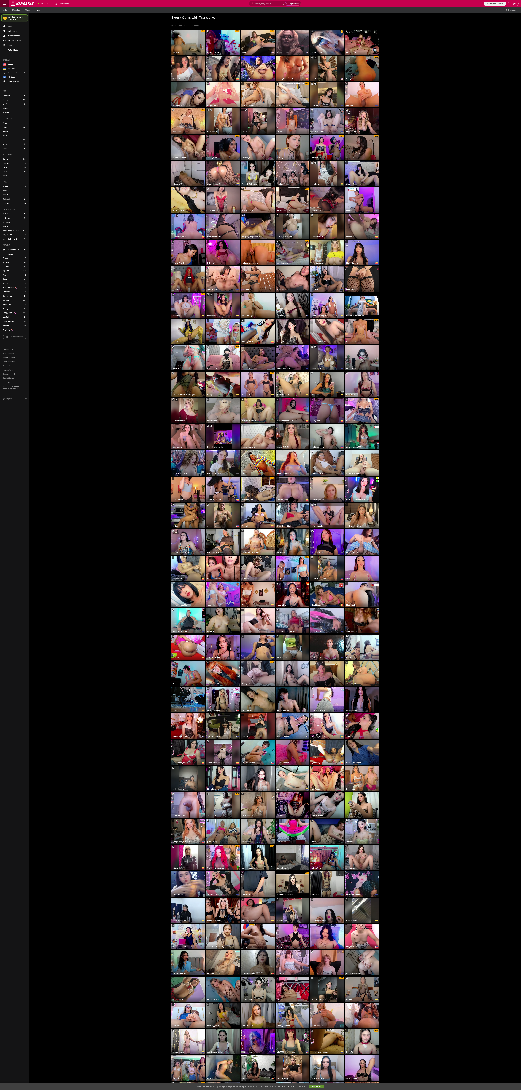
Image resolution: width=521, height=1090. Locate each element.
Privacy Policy (8, 366)
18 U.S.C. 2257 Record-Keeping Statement (12, 387)
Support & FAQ (8, 350)
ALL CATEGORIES (16, 337)
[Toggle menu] (4, 3)
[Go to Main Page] (22, 3)
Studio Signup (8, 378)
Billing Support (8, 354)
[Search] (283, 4)
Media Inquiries (9, 362)
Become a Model (9, 374)
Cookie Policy (287, 1086)
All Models (7, 382)
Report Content (9, 358)
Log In (513, 4)
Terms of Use (8, 370)
